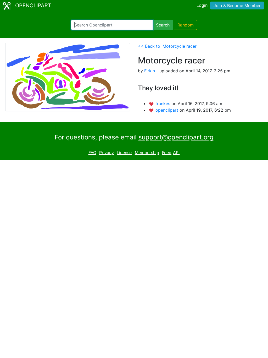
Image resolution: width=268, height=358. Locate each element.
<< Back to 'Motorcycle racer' (168, 46)
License (124, 152)
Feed (166, 152)
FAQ (92, 152)
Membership (147, 152)
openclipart (167, 110)
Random (185, 25)
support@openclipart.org (176, 137)
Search (163, 25)
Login (202, 5)
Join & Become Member (237, 5)
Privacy (106, 152)
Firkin (149, 70)
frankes (163, 103)
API (176, 152)
